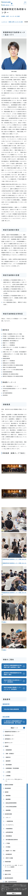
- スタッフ (8, 817)
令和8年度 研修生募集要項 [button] (11, 709)
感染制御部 (8, 788)
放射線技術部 (8, 814)
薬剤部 (6, 792)
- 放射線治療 (8, 854)
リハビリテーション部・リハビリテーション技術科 (14, 866)
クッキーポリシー (7, 888)
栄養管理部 (8, 861)
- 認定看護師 (8, 764)
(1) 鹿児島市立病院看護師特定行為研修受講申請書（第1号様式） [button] (13, 722)
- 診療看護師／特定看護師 (12, 768)
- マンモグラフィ (9, 825)
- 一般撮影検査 (9, 821)
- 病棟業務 (8, 810)
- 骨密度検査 (8, 836)
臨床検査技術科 (9, 878)
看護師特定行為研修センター (12, 731)
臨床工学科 (8, 874)
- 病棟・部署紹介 (9, 753)
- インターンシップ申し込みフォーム (13, 780)
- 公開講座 (8, 775)
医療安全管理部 (9, 784)
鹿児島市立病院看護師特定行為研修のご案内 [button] (13, 673)
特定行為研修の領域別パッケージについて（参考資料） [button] (13, 688)
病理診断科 (8, 870)
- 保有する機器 (9, 858)
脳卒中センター (9, 742)
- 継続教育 (8, 761)
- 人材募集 (8, 772)
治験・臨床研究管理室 (11, 881)
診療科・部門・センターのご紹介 (16, 21)
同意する (14, 893)
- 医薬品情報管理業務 (11, 803)
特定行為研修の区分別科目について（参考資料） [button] (13, 681)
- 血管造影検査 (9, 832)
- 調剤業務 (8, 795)
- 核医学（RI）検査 (10, 850)
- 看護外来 (8, 757)
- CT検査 (7, 843)
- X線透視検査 (8, 828)
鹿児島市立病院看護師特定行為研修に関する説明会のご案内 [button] (13, 666)
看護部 (6, 746)
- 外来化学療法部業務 (11, 806)
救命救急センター (9, 735)
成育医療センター (9, 739)
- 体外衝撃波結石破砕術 (11, 839)
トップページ (4, 21)
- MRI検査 (7, 847)
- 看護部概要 (8, 750)
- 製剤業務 (8, 799)
